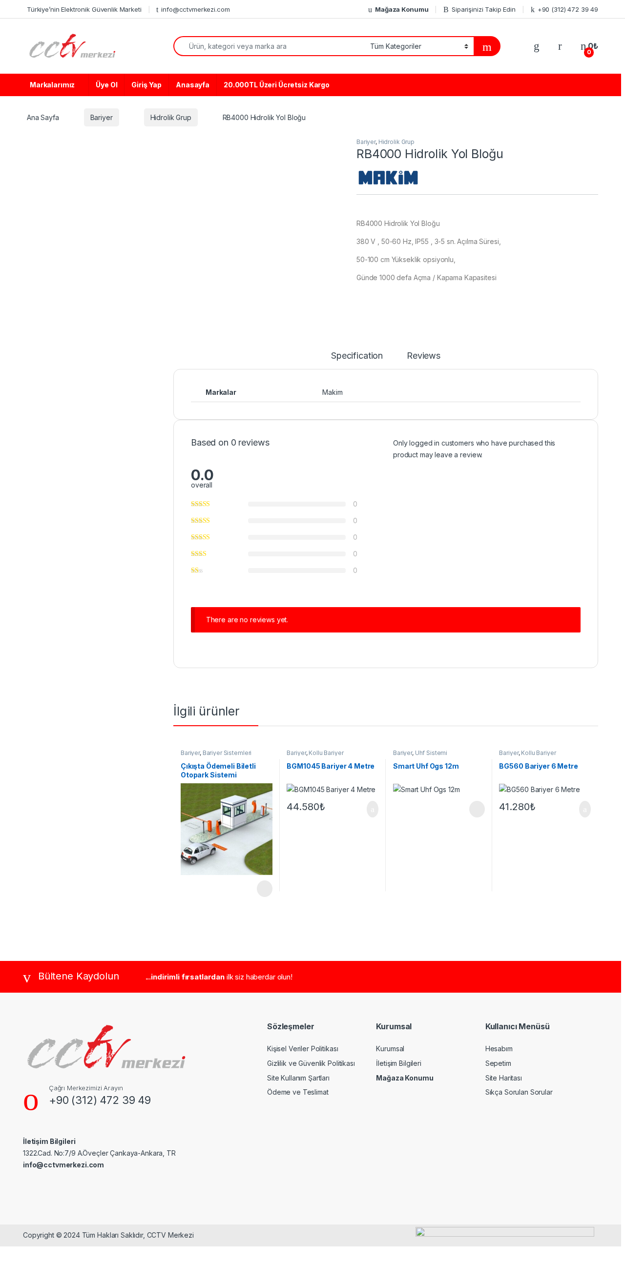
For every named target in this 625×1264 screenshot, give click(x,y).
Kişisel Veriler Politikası (302, 1048)
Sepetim (498, 1063)
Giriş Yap (146, 85)
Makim (332, 392)
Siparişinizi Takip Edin (484, 9)
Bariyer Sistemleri (227, 752)
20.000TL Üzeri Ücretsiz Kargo (277, 85)
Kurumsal (390, 1048)
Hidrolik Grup (170, 117)
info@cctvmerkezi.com (195, 9)
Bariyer (101, 117)
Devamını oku (258, 888)
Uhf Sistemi (431, 752)
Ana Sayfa (43, 117)
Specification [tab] (357, 356)
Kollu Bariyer (326, 752)
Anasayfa (192, 85)
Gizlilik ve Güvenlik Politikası (311, 1063)
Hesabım (499, 1048)
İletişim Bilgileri (398, 1063)
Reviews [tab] (423, 356)
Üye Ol (106, 85)
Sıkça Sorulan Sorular (519, 1092)
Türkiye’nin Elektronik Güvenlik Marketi (84, 9)
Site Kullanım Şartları (298, 1078)
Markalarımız (52, 85)
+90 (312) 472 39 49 (568, 9)
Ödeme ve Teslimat (298, 1092)
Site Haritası (503, 1078)
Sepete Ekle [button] (366, 809)
